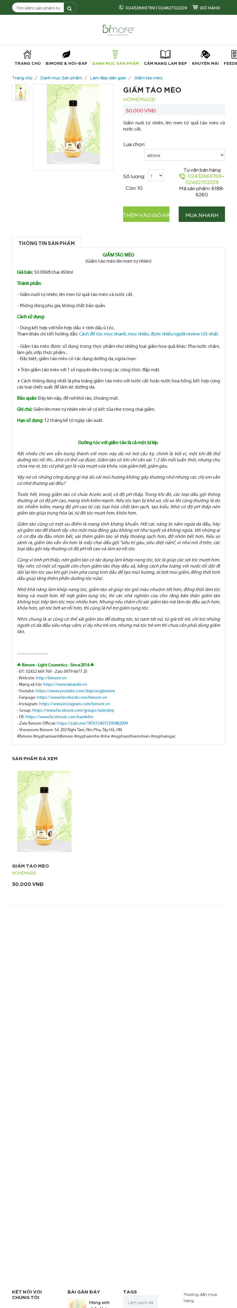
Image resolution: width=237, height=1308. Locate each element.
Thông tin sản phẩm (47, 242)
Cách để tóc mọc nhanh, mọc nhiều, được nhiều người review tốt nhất (148, 334)
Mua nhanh (201, 214)
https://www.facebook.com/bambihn (60, 717)
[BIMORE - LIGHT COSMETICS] (118, 29)
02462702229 (172, 7)
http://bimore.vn (51, 678)
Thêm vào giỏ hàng (146, 214)
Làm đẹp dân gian (108, 77)
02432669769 (140, 7)
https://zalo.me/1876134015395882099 (92, 723)
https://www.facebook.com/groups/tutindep (73, 710)
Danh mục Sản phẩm (61, 77)
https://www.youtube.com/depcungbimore (75, 691)
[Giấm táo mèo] (44, 811)
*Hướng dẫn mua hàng (200, 1296)
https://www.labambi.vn (65, 684)
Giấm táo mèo (148, 77)
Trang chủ (22, 77)
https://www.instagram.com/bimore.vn (74, 704)
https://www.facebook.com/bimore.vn (72, 697)
